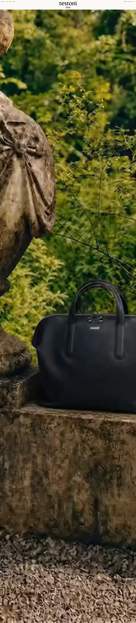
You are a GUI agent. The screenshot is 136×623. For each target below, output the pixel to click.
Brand (14, 1)
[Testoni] (68, 4)
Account (129, 1)
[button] (134, 1)
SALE (10, 1)
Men (7, 1)
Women (2, 1)
